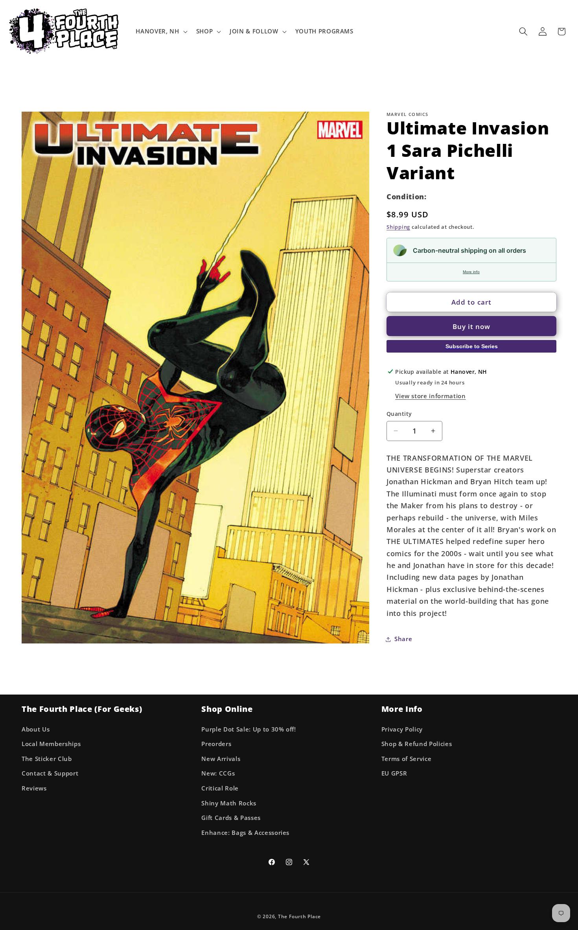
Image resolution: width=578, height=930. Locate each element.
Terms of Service (406, 759)
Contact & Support (50, 773)
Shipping (398, 226)
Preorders (216, 744)
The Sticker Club (47, 759)
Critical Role (220, 788)
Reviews (34, 788)
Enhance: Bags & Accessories (245, 833)
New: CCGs (218, 773)
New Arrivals (220, 759)
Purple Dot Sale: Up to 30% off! (248, 729)
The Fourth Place (299, 916)
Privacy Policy (402, 729)
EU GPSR (394, 773)
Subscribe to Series (471, 346)
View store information (430, 396)
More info (471, 272)
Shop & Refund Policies (416, 744)
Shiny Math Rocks (228, 803)
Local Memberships (51, 744)
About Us (36, 729)
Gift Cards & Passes (231, 818)
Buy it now (472, 326)
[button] (161, 31)
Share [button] (403, 639)
